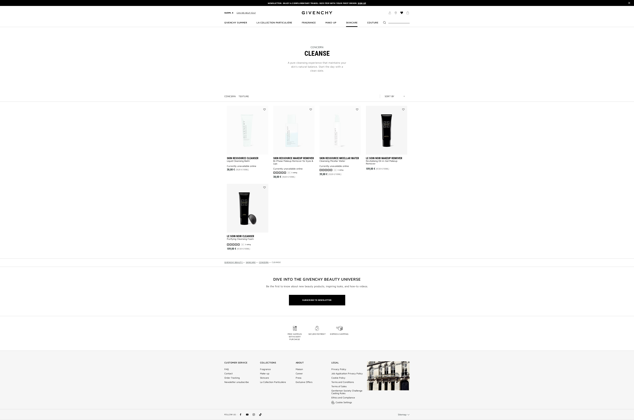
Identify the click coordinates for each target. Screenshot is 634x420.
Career (299, 373)
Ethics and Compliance (343, 397)
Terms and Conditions (342, 382)
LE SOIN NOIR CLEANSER (240, 236)
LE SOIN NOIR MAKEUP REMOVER (384, 158)
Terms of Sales (339, 386)
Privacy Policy (338, 369)
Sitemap (402, 414)
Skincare (264, 377)
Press (298, 377)
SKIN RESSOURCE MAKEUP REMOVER (293, 158)
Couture (372, 22)
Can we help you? (246, 13)
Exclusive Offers (304, 382)
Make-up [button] (330, 22)
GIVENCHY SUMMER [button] (235, 22)
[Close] (629, 3)
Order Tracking (232, 377)
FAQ (226, 369)
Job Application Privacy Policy (347, 373)
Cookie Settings (344, 402)
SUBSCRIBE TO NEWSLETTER (317, 300)
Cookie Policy (338, 377)
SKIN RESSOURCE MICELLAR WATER (339, 158)
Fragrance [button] (309, 22)
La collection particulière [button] (274, 22)
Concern (317, 47)
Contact (228, 373)
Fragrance (265, 369)
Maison (299, 369)
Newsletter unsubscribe (236, 382)
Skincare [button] (352, 22)
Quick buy (391, 149)
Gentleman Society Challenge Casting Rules (346, 392)
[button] (390, 13)
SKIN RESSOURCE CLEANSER (242, 158)
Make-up (264, 373)
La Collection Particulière (273, 382)
